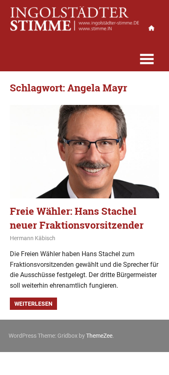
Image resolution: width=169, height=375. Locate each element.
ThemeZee (99, 335)
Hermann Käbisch (32, 238)
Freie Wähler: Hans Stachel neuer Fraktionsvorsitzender (77, 218)
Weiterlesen (33, 303)
